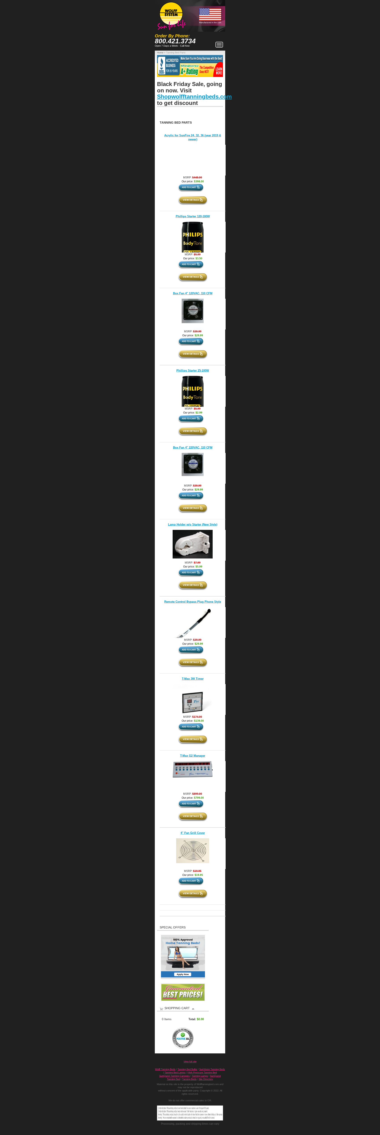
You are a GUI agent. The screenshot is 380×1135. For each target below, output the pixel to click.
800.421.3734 (175, 41)
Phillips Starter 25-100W (192, 370)
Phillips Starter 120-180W (193, 216)
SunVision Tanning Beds (212, 1069)
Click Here (231, 66)
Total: (192, 1019)
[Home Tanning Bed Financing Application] (183, 978)
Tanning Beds (189, 1079)
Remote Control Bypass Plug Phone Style (192, 601)
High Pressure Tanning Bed (202, 1072)
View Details (192, 200)
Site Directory (206, 1079)
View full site (190, 1061)
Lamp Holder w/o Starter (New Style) (192, 524)
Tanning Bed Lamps (175, 1072)
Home (160, 52)
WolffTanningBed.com (171, 13)
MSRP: (187, 177)
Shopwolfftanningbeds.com (194, 96)
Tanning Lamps (200, 1076)
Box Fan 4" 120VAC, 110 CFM (192, 293)
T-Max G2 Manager (192, 755)
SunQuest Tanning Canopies (174, 1076)
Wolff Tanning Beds (165, 1069)
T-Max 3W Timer (193, 678)
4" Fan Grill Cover (193, 833)
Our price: (188, 181)
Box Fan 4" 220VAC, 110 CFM (192, 447)
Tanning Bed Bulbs (187, 1069)
